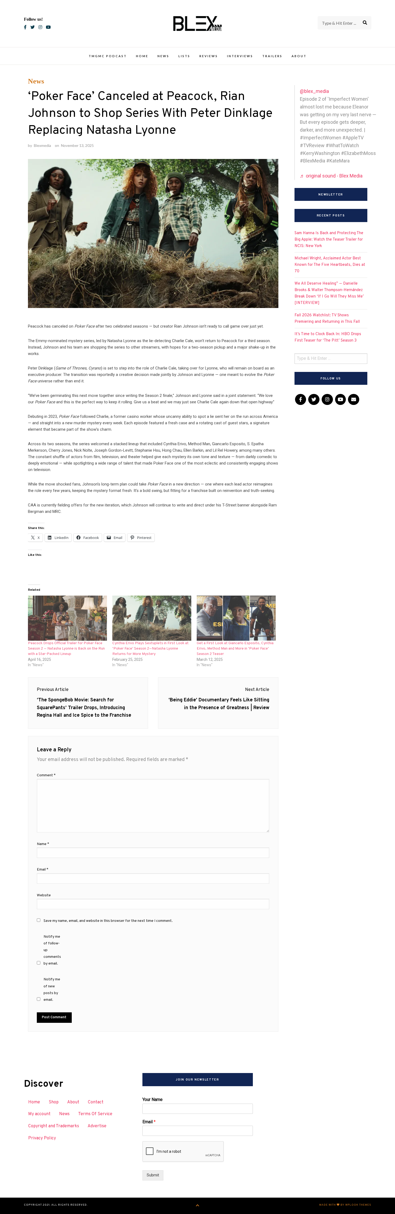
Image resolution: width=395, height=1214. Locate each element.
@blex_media (314, 91)
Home (142, 56)
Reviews (208, 56)
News (163, 56)
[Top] (197, 1206)
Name (43, 844)
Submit (153, 1175)
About (299, 56)
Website (44, 895)
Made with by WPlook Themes (345, 1205)
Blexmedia (42, 145)
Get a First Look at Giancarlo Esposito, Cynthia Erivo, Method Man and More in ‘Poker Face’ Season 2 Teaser (235, 648)
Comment (46, 775)
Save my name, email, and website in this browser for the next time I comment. (108, 921)
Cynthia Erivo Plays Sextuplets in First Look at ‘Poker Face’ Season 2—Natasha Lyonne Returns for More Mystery (150, 648)
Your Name (152, 1099)
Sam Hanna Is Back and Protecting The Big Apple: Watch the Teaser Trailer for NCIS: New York (329, 240)
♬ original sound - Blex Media (331, 176)
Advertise (97, 1126)
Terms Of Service (95, 1114)
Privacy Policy (42, 1138)
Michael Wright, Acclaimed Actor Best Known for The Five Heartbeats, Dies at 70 (330, 265)
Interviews (240, 56)
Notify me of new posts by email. (52, 989)
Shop (54, 1102)
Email (42, 869)
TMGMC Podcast (108, 56)
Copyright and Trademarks (53, 1126)
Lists (184, 56)
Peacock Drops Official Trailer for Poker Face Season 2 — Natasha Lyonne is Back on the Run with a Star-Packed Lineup (66, 648)
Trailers (272, 56)
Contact (95, 1102)
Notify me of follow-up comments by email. (52, 950)
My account (39, 1114)
